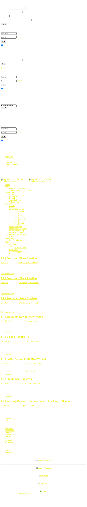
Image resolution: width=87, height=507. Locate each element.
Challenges (9, 192)
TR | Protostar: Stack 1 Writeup (19, 278)
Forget (19, 37)
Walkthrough (23, 263)
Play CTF (13, 208)
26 (7, 420)
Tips (25, 321)
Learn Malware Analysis (18, 234)
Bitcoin (12, 236)
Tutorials (8, 440)
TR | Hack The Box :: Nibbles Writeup (23, 358)
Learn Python (19, 211)
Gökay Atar (9, 452)
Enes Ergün (9, 450)
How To (8, 436)
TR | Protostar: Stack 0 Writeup (19, 298)
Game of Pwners (11, 164)
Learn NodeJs (19, 225)
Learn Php (17, 213)
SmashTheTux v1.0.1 (17, 196)
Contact (12, 253)
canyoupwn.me (24, 493)
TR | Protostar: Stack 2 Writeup (19, 258)
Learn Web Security (16, 231)
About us (12, 244)
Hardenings (9, 434)
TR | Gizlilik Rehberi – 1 (15, 336)
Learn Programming (16, 209)
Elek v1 (12, 198)
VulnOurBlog (14, 202)
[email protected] (31, 371)
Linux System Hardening (18, 188)
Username (5, 8)
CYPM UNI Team (20, 248)
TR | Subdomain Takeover (16, 379)
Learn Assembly (20, 219)
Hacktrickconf (10, 162)
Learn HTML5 (19, 223)
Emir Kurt (4, 263)
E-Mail (3, 12)
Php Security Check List (18, 240)
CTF (6, 160)
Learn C (17, 217)
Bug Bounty (26, 383)
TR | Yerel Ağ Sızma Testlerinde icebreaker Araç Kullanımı (35, 401)
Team (11, 246)
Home (7, 185)
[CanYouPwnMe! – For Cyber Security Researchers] (28, 181)
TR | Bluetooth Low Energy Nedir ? (22, 316)
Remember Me (9, 45)
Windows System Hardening (20, 190)
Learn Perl (17, 221)
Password (5, 16)
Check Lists (9, 238)
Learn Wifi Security (16, 232)
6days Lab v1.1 (15, 200)
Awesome (9, 204)
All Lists (12, 206)
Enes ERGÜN (6, 321)
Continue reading (7, 274)
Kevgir (11, 194)
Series (7, 187)
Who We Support (15, 252)
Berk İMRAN (5, 341)
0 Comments (33, 263)
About (7, 242)
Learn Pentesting (15, 227)
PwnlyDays (9, 159)
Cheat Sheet (10, 431)
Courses (8, 433)
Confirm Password (8, 20)
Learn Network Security (18, 229)
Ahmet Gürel (5, 406)
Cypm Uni (9, 157)
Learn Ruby (18, 215)
